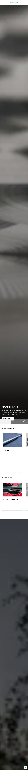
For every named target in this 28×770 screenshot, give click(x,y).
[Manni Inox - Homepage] (14, 2)
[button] (2, 2)
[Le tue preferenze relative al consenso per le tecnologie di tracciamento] (25, 767)
